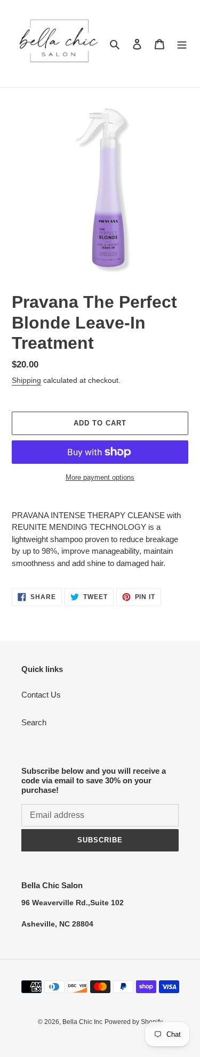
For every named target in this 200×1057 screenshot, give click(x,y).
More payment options (100, 477)
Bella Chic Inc (82, 1022)
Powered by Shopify (134, 1022)
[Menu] (182, 43)
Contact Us (41, 694)
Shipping (26, 380)
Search (33, 722)
